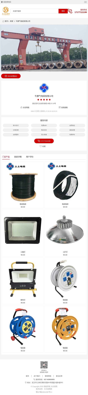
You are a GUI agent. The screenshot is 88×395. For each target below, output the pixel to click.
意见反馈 (59, 376)
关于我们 (37, 376)
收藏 (43, 146)
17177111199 (81, 12)
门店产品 (6, 157)
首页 (6, 21)
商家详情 (18, 157)
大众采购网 (48, 389)
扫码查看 (64, 107)
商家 (11, 21)
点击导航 (26, 107)
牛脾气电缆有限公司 (23, 21)
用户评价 (29, 157)
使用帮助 (48, 376)
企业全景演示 (12, 76)
